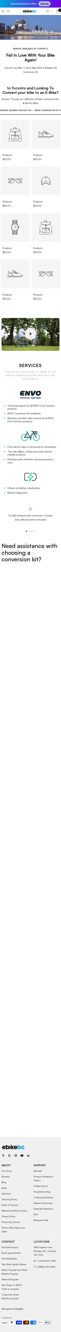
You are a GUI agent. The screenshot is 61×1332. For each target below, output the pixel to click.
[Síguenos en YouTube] (21, 1155)
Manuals (38, 1171)
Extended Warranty (43, 1208)
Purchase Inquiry (10, 1247)
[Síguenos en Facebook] (3, 1155)
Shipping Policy (9, 1199)
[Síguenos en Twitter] (9, 1155)
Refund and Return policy (14, 1210)
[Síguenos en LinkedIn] (28, 1155)
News (4, 1188)
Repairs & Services (43, 1203)
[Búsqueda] (8, 11)
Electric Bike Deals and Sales (13, 1229)
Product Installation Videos (43, 1178)
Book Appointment (11, 1253)
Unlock (44, 3)
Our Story (7, 1171)
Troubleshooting (42, 1191)
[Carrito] (57, 11)
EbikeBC (19, 1308)
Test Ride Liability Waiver (14, 1264)
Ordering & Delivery (43, 1197)
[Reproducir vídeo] (30, 333)
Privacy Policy (8, 1216)
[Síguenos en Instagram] (15, 1155)
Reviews (6, 1176)
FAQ (36, 1214)
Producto (7, 155)
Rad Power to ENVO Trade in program (12, 1287)
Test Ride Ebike (9, 1258)
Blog (4, 1182)
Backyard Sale (41, 1220)
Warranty (6, 1193)
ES (48, 11)
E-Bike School (41, 1186)
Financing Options (11, 1222)
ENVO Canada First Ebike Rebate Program (14, 1272)
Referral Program (10, 1279)
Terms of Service (10, 1205)
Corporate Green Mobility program (10, 1296)
